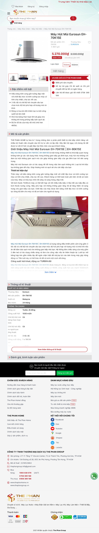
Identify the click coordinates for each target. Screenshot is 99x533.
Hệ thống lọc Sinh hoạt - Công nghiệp (66, 389)
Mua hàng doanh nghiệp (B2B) (63, 408)
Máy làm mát (56, 396)
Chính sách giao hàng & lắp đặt (20, 389)
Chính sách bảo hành (15, 393)
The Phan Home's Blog (16, 400)
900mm (75, 65)
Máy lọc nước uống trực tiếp (62, 385)
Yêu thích (19, 6)
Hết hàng (58, 71)
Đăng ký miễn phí (65, 373)
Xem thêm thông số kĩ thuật (49, 349)
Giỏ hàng (17, 22)
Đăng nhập (43, 6)
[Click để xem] (28, 52)
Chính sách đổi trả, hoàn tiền (19, 396)
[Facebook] (52, 419)
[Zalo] (52, 424)
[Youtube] (52, 428)
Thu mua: (14, 479)
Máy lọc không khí (58, 393)
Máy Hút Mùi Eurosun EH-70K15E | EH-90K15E (30, 153)
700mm (67, 65)
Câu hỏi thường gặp (15, 404)
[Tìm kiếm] (73, 18)
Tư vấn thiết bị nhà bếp (63, 404)
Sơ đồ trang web (14, 408)
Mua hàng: (12, 471)
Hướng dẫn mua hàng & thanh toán (21, 385)
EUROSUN (75, 44)
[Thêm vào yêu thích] (89, 42)
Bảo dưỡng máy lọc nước (61, 412)
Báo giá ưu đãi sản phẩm (63, 400)
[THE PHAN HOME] (25, 12)
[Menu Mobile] (9, 13)
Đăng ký (31, 6)
